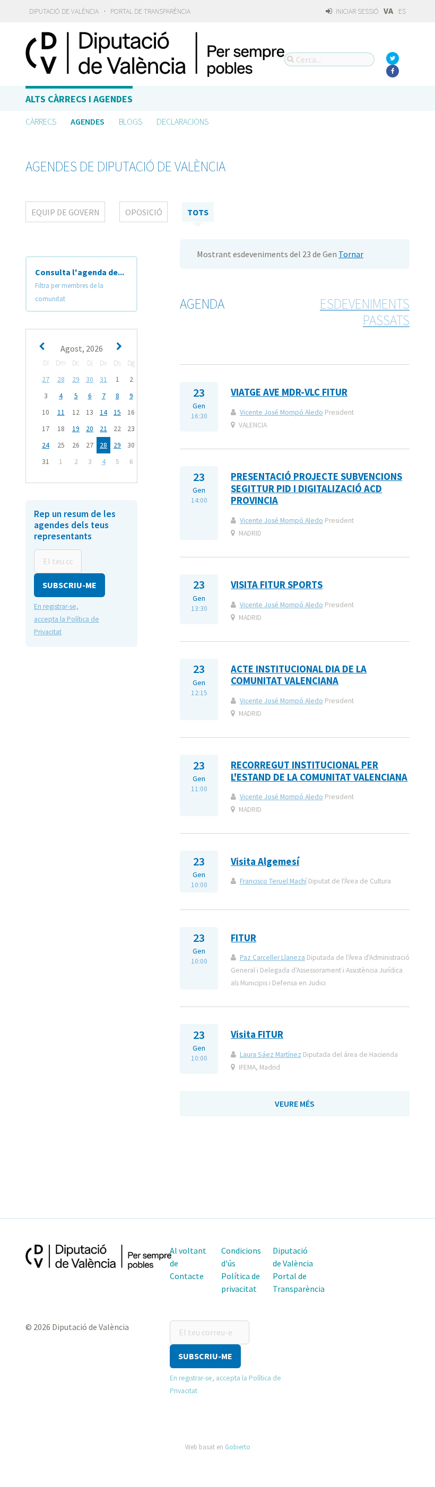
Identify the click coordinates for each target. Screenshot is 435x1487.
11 (61, 412)
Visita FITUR (257, 1034)
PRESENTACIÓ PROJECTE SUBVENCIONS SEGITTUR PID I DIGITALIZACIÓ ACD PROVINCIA (316, 488)
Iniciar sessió (356, 11)
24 (45, 445)
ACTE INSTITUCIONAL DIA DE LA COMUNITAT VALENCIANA (299, 675)
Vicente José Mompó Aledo (281, 412)
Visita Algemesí (265, 861)
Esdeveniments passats (365, 312)
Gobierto (237, 1446)
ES (402, 11)
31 (103, 379)
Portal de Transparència (150, 11)
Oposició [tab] (143, 212)
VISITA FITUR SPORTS (277, 585)
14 (103, 412)
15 (117, 412)
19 (76, 428)
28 (61, 379)
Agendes (88, 121)
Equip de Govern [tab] (65, 212)
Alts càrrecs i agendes (79, 99)
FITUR (243, 938)
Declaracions (182, 121)
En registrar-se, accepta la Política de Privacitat (66, 619)
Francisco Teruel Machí (273, 881)
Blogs (130, 121)
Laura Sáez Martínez (270, 1054)
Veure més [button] (295, 1103)
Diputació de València (64, 11)
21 (103, 428)
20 (89, 428)
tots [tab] (197, 212)
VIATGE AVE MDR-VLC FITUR (289, 392)
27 (45, 379)
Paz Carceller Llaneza (272, 957)
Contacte (187, 1276)
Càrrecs (40, 121)
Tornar (350, 254)
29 (76, 379)
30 (89, 379)
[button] (69, 585)
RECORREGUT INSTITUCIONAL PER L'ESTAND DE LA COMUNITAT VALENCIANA (319, 771)
